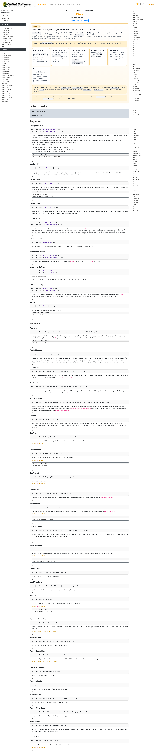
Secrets (135, 151)
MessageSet (136, 115)
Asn (134, 13)
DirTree (135, 52)
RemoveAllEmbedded (8, 85)
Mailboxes (136, 110)
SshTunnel (136, 171)
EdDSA (135, 64)
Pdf (134, 127)
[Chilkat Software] (18, 4)
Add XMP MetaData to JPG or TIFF (42, 611)
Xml (134, 196)
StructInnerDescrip (7, 40)
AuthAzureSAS (137, 17)
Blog (59, 4)
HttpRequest (136, 88)
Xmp (134, 204)
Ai (133, 11)
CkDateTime (136, 37)
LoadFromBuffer (6, 81)
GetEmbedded (6, 67)
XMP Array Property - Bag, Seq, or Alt (43, 342)
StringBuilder (136, 177)
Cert (134, 29)
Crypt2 (135, 43)
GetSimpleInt (5, 71)
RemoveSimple (6, 93)
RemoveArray (5, 87)
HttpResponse (137, 90)
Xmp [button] (72, 4)
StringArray (136, 175)
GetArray (4, 65)
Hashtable (136, 78)
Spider (135, 165)
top (32, 161)
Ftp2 (134, 72)
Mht (134, 117)
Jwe (134, 102)
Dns (134, 56)
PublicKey (135, 139)
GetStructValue (6, 77)
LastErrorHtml (6, 30)
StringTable (136, 180)
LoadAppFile (5, 79)
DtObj (134, 60)
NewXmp (4, 83)
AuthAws (135, 15)
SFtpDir (135, 159)
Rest (134, 141)
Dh (134, 50)
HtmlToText (136, 80)
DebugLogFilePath (7, 28)
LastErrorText (5, 32)
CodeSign (135, 39)
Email (134, 66)
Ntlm (134, 121)
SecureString (136, 153)
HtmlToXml (136, 82)
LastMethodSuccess (7, 36)
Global (135, 74)
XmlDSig (135, 200)
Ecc (134, 62)
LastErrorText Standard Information (43, 196)
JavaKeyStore (137, 94)
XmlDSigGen (136, 202)
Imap (134, 92)
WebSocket (136, 194)
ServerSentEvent (137, 155)
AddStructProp (6, 61)
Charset (135, 35)
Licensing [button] (53, 4)
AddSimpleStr (6, 59)
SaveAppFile (5, 99)
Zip (134, 206)
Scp (134, 149)
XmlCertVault (136, 198)
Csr (134, 45)
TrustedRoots (136, 186)
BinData (135, 23)
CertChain (136, 31)
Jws (134, 104)
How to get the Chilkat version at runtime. (44, 315)
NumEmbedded (6, 38)
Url (134, 192)
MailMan (135, 113)
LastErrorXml (5, 34)
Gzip (134, 76)
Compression (136, 41)
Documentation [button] (43, 4)
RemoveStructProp (7, 97)
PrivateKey (136, 135)
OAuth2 (135, 125)
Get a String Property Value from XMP (43, 519)
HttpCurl (135, 86)
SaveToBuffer (5, 101)
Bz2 (134, 25)
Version (4, 46)
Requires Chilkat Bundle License (79, 20)
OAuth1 (135, 123)
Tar (134, 182)
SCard (135, 145)
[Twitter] (143, 4)
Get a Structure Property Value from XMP (44, 561)
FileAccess (136, 70)
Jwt (134, 106)
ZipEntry (135, 210)
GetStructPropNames (8, 75)
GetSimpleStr (5, 73)
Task (134, 184)
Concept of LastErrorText (40, 194)
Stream (135, 173)
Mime (134, 119)
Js (133, 96)
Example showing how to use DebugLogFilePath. (46, 156)
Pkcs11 (135, 133)
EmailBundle (136, 68)
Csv (134, 48)
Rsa (134, 143)
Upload (135, 190)
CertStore (135, 33)
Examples (5, 20)
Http (134, 84)
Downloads (150, 4)
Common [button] (80, 4)
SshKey (135, 169)
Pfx (134, 131)
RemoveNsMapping (7, 91)
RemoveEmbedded (7, 89)
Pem (134, 129)
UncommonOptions (7, 42)
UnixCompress (137, 188)
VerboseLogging (6, 44)
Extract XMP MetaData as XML (41, 465)
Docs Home (5, 15)
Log (134, 108)
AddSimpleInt (5, 57)
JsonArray (136, 98)
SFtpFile (135, 161)
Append (4, 63)
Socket (135, 163)
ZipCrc (135, 208)
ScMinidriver (136, 147)
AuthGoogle (136, 21)
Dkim (134, 54)
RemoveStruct (6, 95)
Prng (134, 137)
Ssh (134, 167)
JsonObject (136, 100)
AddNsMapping (6, 55)
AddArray (4, 53)
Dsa (134, 58)
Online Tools (66, 4)
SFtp (134, 157)
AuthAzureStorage (138, 19)
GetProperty (5, 69)
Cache (135, 27)
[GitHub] (140, 4)
